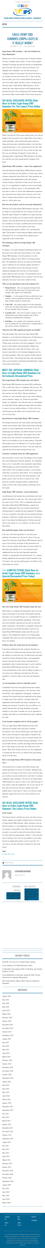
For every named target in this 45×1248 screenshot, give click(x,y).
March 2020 (6, 1202)
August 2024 (6, 1081)
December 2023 (7, 1106)
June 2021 (5, 1149)
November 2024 (7, 1071)
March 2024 (6, 1099)
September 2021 (7, 1138)
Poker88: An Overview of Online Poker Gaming (18, 962)
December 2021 (7, 1128)
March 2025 (6, 1057)
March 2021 (6, 1160)
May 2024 (5, 1092)
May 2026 (5, 1007)
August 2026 (6, 996)
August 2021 (6, 1142)
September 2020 (7, 1181)
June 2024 (5, 1089)
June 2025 (5, 1046)
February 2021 (7, 1163)
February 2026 (7, 1017)
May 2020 (5, 1195)
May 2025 (5, 1049)
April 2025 (6, 1053)
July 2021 (5, 1146)
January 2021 (6, 1167)
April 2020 (6, 1199)
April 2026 (6, 1010)
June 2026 (5, 1003)
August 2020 (6, 1185)
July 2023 (5, 1113)
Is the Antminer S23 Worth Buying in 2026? (17, 965)
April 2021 (6, 1156)
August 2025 (6, 1039)
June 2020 (5, 1192)
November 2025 (7, 1028)
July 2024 (5, 1085)
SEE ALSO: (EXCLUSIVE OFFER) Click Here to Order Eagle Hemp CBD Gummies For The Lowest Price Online (21, 103)
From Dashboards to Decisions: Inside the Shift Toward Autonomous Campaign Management (21, 976)
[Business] (22, 12)
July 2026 (5, 1000)
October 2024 (7, 1074)
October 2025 (7, 1032)
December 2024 (7, 1067)
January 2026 (6, 1021)
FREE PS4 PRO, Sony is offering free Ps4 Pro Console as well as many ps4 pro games (31, 894)
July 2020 (5, 1188)
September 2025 (7, 1035)
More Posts (20, 875)
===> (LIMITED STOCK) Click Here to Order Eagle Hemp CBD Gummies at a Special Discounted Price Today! (21, 573)
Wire (13, 854)
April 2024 (6, 1096)
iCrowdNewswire (29, 46)
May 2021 (5, 1153)
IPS (9, 854)
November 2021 (7, 1131)
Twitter (33, 1217)
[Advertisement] (22, 926)
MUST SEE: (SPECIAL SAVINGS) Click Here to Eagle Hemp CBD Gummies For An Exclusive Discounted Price (21, 373)
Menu (4, 24)
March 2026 (6, 1014)
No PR (4, 854)
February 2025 (7, 1060)
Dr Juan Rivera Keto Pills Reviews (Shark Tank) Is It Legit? (14, 895)
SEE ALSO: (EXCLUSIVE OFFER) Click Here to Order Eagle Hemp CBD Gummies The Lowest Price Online (20, 805)
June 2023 (5, 1117)
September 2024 (7, 1078)
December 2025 (7, 1024)
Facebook (34, 1220)
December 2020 (7, 1170)
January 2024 (6, 1103)
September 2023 (7, 1110)
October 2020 (7, 1178)
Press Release (9, 863)
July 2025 (5, 1042)
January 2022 (6, 1124)
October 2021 (7, 1135)
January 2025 (6, 1064)
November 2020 (7, 1174)
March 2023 (6, 1121)
